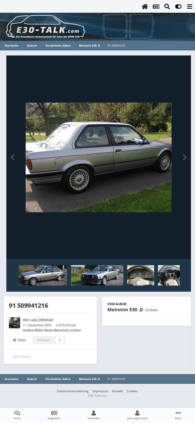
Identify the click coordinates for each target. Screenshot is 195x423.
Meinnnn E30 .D (125, 309)
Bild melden (22, 356)
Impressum (100, 391)
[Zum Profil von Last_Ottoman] (14, 322)
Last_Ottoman (42, 319)
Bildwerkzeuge (168, 250)
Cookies (132, 391)
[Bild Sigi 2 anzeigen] (43, 275)
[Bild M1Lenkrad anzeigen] (140, 275)
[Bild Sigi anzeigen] (97, 275)
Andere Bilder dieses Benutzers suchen (52, 330)
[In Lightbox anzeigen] (99, 157)
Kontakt (117, 391)
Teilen (21, 340)
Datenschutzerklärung (73, 391)
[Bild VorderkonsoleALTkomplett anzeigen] (171, 275)
